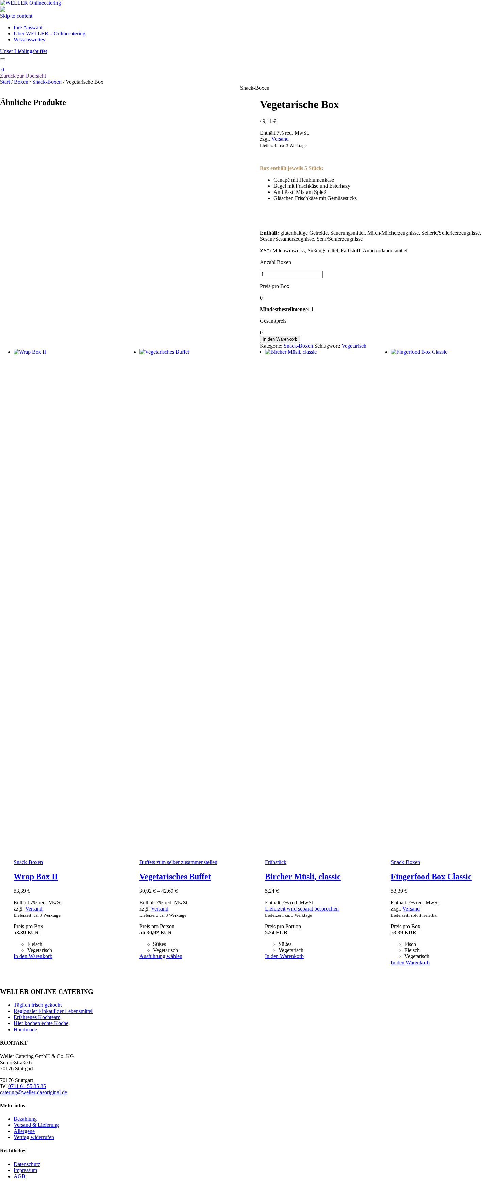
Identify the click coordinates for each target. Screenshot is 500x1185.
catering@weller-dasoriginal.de (33, 1092)
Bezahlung (25, 1119)
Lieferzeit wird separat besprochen (302, 909)
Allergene (24, 1131)
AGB (20, 1176)
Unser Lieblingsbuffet (23, 51)
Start (5, 82)
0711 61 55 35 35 (27, 1086)
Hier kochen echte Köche (41, 1023)
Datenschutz (27, 1164)
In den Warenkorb (280, 339)
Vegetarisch (353, 346)
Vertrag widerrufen (34, 1137)
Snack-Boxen (47, 82)
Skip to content (16, 16)
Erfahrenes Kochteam (37, 1017)
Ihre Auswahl (28, 27)
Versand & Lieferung (36, 1125)
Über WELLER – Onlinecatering (49, 33)
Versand (280, 139)
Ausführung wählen (160, 956)
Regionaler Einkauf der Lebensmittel (53, 1011)
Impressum (25, 1170)
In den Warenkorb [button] (33, 956)
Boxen (21, 82)
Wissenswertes (29, 40)
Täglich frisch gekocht (38, 1005)
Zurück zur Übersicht (23, 76)
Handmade (25, 1029)
